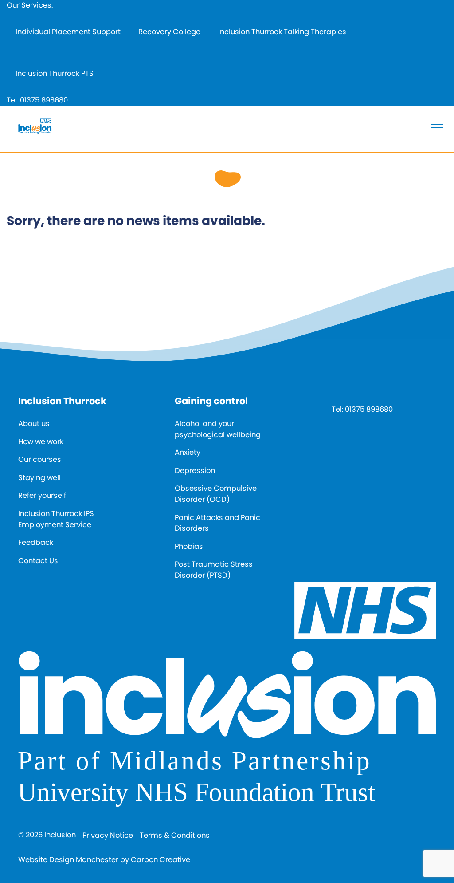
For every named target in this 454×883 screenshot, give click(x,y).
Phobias (189, 546)
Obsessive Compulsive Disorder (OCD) (216, 494)
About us (34, 423)
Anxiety (187, 452)
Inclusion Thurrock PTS (55, 73)
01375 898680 (44, 100)
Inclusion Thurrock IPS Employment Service (56, 519)
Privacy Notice (107, 835)
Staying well (39, 478)
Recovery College (169, 32)
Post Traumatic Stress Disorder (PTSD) (214, 569)
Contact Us (38, 561)
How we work (40, 442)
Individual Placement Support (68, 32)
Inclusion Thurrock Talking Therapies (282, 32)
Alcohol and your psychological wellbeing (218, 429)
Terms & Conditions (175, 835)
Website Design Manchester (68, 860)
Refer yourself (42, 495)
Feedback (35, 542)
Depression (195, 470)
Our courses (39, 459)
